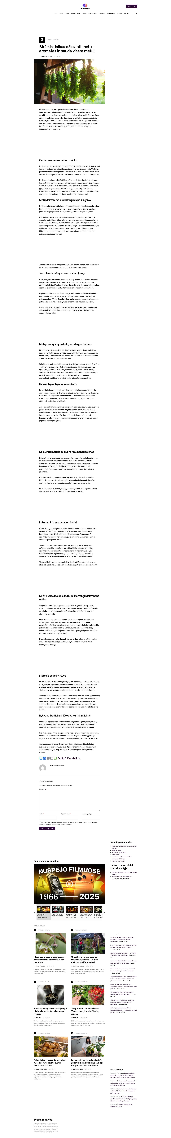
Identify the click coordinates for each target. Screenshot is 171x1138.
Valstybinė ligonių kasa (119, 852)
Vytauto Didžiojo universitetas (121, 876)
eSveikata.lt (115, 855)
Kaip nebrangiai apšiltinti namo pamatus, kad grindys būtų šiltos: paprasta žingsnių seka (123, 1099)
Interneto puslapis (87, 814)
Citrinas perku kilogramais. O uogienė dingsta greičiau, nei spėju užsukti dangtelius (122, 1002)
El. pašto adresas (66, 814)
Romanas (38, 1017)
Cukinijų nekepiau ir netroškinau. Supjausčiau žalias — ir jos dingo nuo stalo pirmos (123, 987)
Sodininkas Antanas (46, 56)
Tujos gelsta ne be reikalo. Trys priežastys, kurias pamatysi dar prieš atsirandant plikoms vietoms (123, 979)
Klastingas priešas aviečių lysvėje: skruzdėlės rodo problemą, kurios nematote (49, 960)
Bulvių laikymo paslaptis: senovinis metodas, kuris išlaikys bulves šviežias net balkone (49, 1063)
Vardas (41, 814)
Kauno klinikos (116, 850)
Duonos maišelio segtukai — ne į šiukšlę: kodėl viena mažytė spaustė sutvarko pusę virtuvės (122, 1075)
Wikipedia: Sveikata (118, 861)
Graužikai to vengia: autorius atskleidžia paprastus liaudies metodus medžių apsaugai (84, 960)
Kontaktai (131, 6)
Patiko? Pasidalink (68, 758)
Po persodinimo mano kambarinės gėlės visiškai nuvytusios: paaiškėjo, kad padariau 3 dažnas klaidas (87, 1063)
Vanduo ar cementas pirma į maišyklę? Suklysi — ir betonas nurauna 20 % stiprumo (123, 1091)
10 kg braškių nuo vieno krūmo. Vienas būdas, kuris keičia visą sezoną (85, 1011)
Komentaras (43, 789)
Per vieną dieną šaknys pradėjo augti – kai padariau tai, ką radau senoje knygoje (50, 1011)
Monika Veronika (40, 966)
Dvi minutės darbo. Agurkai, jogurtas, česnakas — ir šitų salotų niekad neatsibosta (122, 940)
